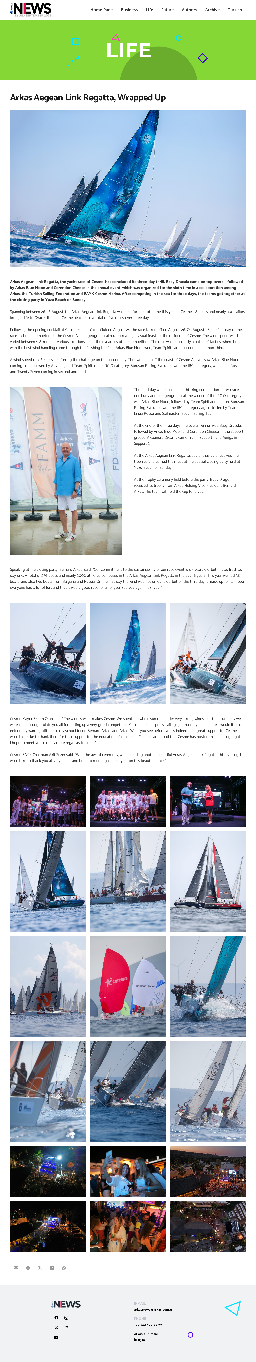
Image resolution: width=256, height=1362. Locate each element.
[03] (128, 653)
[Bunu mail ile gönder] (16, 1268)
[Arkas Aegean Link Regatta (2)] (48, 653)
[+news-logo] (30, 10)
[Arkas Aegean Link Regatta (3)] (208, 653)
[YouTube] (56, 1338)
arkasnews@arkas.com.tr (153, 1309)
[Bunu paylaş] (28, 1268)
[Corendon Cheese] (208, 801)
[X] (56, 1328)
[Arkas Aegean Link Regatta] (48, 881)
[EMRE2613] (128, 1171)
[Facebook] (56, 1318)
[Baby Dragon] (48, 801)
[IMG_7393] (48, 1226)
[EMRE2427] (128, 1226)
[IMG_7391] (208, 1171)
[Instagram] (66, 1318)
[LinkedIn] (66, 1328)
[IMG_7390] (208, 1226)
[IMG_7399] (48, 1171)
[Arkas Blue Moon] (128, 801)
